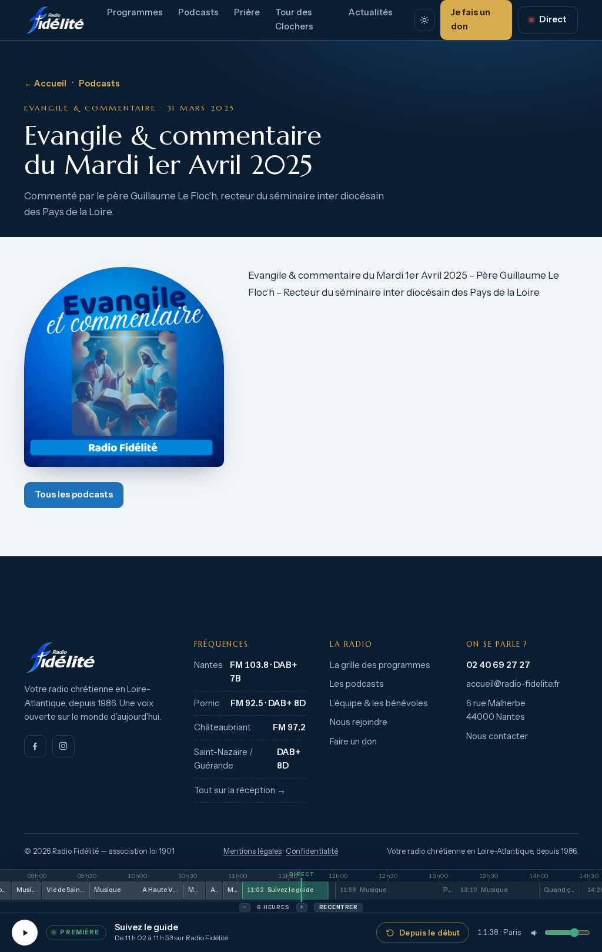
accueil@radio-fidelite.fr (513, 684)
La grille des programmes (380, 665)
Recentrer (338, 907)
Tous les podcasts (74, 494)
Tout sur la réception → (240, 790)
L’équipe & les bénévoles (379, 703)
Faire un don (353, 741)
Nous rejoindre (358, 722)
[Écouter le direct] (25, 933)
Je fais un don (470, 19)
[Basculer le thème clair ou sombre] (424, 20)
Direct (553, 19)
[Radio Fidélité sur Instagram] (63, 746)
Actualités (371, 12)
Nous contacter (497, 736)
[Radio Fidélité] (97, 657)
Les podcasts (357, 684)
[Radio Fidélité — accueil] (54, 20)
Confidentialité (312, 851)
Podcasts (198, 12)
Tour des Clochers (294, 19)
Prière (247, 12)
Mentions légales (252, 851)
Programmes (135, 12)
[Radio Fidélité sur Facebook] (35, 746)
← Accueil (45, 83)
